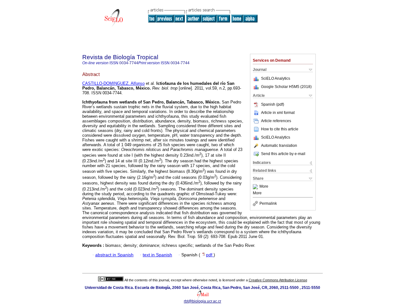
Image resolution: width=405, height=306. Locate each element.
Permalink (268, 203)
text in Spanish (157, 255)
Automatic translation (279, 145)
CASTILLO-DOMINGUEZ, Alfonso (113, 83)
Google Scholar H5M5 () (286, 86)
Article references (276, 121)
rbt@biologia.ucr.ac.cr (202, 301)
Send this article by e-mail (283, 154)
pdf (210, 255)
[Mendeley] (256, 186)
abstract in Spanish (114, 255)
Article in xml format (278, 112)
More (263, 186)
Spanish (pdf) (272, 104)
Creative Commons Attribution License (278, 280)
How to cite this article (279, 129)
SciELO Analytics (275, 78)
